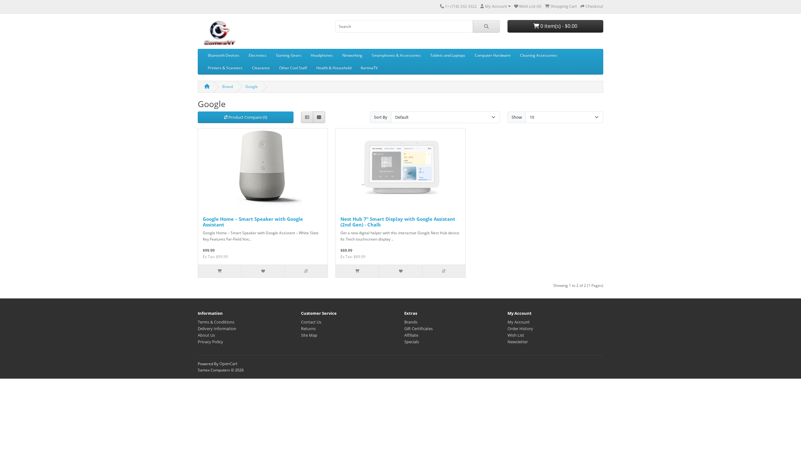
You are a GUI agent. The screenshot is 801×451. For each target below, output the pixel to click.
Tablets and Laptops (447, 55)
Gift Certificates (418, 328)
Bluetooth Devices (223, 55)
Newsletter (518, 342)
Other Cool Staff (293, 67)
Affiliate (411, 335)
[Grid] (319, 117)
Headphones (322, 55)
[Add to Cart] (219, 271)
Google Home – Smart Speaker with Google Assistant (253, 222)
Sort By (380, 117)
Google (251, 86)
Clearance (261, 67)
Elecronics (258, 55)
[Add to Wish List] (262, 271)
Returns (308, 328)
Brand (227, 86)
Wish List (516, 335)
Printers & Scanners (225, 67)
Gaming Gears (288, 55)
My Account (519, 322)
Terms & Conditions (216, 322)
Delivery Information (217, 328)
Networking (352, 55)
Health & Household (333, 67)
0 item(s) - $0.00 (558, 26)
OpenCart (228, 363)
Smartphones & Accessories (396, 55)
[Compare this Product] (306, 271)
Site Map (309, 335)
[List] (307, 117)
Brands (410, 322)
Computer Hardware (493, 55)
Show (517, 117)
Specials (411, 342)
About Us (206, 335)
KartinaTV (369, 67)
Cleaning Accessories (538, 55)
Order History (520, 328)
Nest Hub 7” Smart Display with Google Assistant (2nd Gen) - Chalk (397, 222)
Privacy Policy (210, 342)
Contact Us (311, 322)
